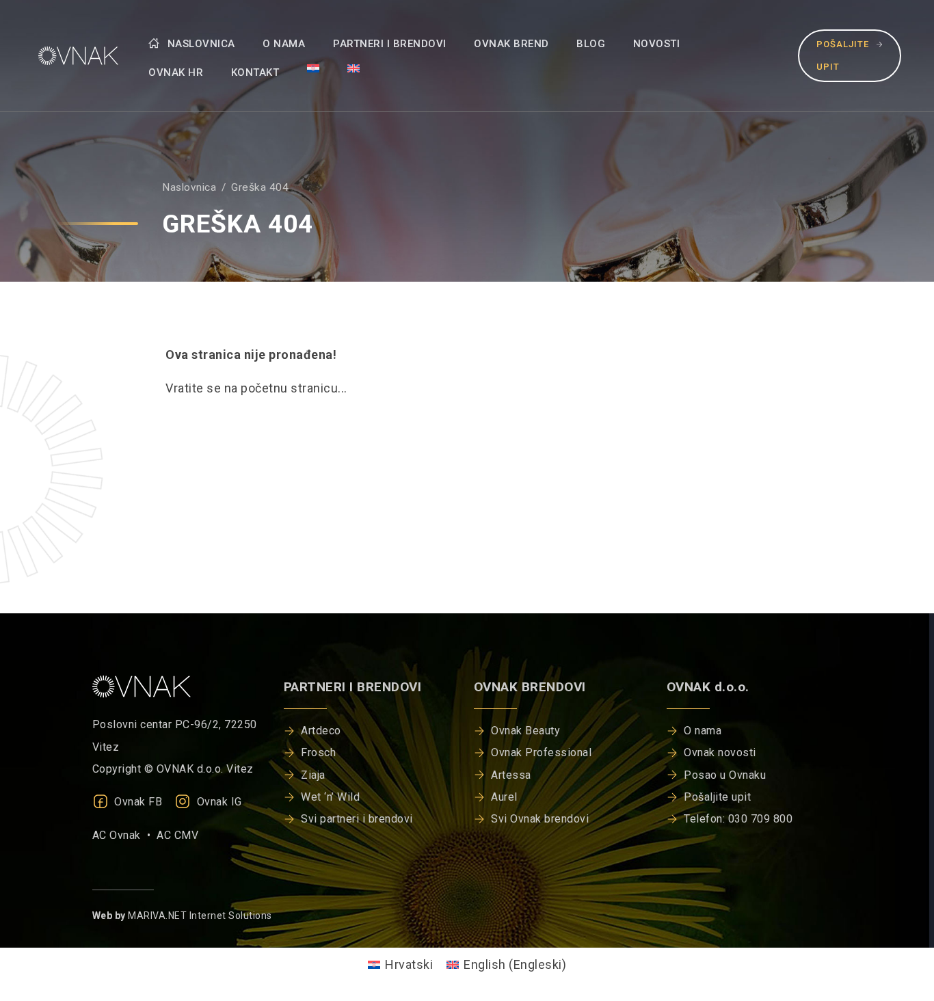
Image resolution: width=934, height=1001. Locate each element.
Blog (590, 44)
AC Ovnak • (124, 835)
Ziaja (313, 775)
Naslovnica (199, 44)
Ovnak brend (511, 44)
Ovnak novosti (720, 752)
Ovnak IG (218, 801)
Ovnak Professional (541, 752)
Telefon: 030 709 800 (738, 818)
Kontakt (255, 72)
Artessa (511, 775)
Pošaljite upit (842, 55)
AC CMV (177, 835)
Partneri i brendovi (389, 44)
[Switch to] (313, 67)
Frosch (318, 752)
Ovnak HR (175, 72)
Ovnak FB (137, 801)
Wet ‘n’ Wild (330, 796)
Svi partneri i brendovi (357, 818)
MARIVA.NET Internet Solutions (200, 915)
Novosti (656, 44)
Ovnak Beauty (525, 730)
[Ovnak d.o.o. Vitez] (75, 55)
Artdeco (321, 730)
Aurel (504, 796)
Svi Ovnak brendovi (540, 818)
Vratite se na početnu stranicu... (256, 388)
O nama (284, 44)
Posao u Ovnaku (725, 775)
